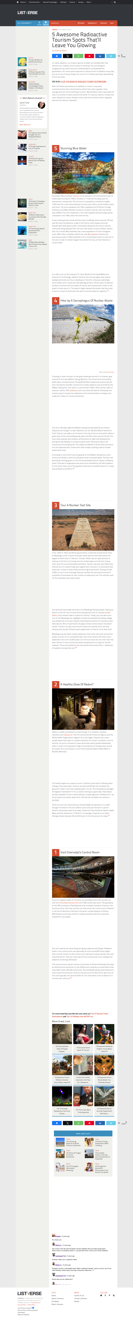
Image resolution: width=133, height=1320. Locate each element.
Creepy (30, 199)
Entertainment (34, 2)
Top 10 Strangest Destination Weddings (72, 1168)
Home (54, 1296)
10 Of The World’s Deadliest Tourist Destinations (83, 82)
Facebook (105, 1296)
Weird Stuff (32, 213)
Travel (55, 30)
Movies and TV (32, 70)
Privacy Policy (22, 1305)
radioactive (68, 735)
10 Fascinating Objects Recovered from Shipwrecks (36, 231)
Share (82, 23)
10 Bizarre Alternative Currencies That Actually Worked (37, 217)
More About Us (25, 125)
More (89, 2)
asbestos (73, 391)
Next (112, 23)
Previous (103, 23)
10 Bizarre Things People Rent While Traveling (101, 1143)
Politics (30, 58)
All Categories (24, 23)
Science (72, 2)
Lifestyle (63, 2)
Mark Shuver (110, 372)
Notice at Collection (23, 1315)
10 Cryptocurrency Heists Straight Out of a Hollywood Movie (37, 135)
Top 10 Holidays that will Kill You (80, 1017)
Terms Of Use (35, 1302)
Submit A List (79, 1296)
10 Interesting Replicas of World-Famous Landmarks (73, 1143)
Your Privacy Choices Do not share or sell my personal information (28, 1310)
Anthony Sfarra (60, 51)
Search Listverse (57, 1298)
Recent (39, 24)
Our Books (55, 1301)
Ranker (76, 1301)
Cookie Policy (31, 1305)
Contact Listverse (80, 1298)
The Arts (31, 156)
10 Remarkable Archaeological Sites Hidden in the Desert (35, 86)
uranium (76, 196)
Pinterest (110, 1296)
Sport (30, 240)
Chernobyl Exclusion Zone (69, 903)
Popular (45, 24)
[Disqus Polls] (83, 1205)
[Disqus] (83, 1259)
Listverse (20, 1298)
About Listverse (57, 1304)
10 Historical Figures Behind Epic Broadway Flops (36, 160)
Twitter (101, 1296)
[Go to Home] (27, 20)
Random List (92, 23)
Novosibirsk (92, 234)
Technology (32, 144)
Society (80, 2)
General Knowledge (50, 2)
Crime (30, 131)
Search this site (114, 2)
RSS (114, 1296)
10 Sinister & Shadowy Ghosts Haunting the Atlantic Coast (36, 203)
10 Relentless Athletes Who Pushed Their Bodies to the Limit (37, 244)
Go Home (18, 2)
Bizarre (23, 2)
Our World (31, 82)
